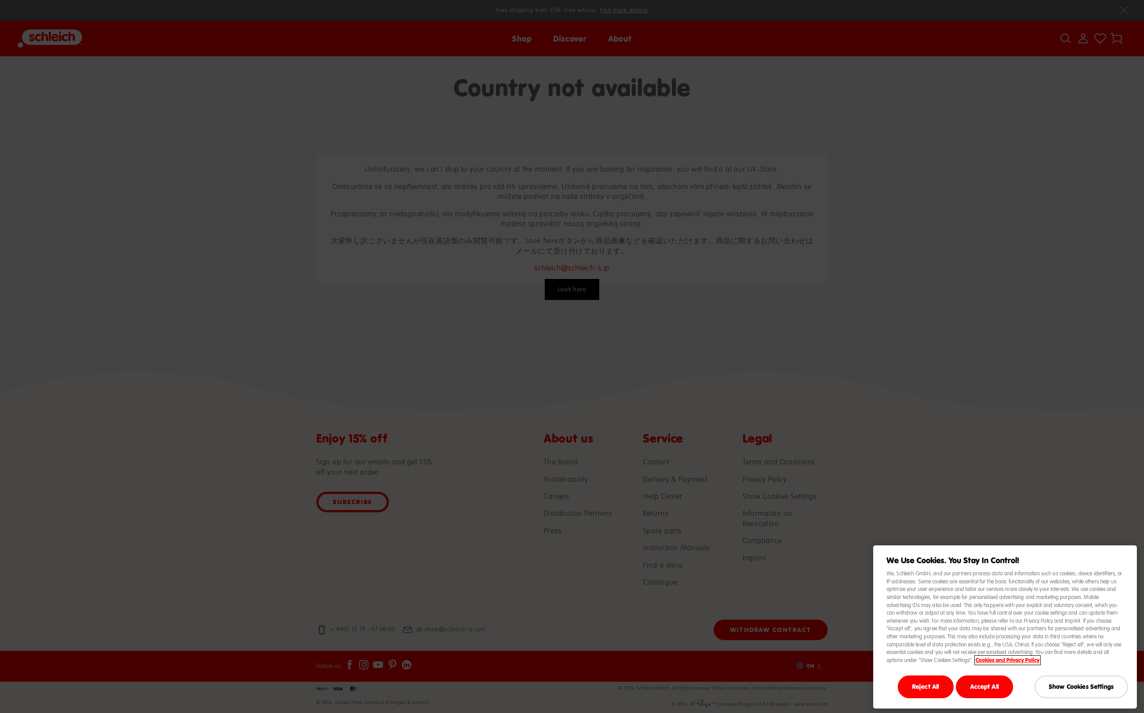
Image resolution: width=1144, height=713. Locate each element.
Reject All (925, 686)
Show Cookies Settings (1081, 686)
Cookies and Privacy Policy (1007, 660)
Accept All (984, 686)
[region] (1005, 627)
